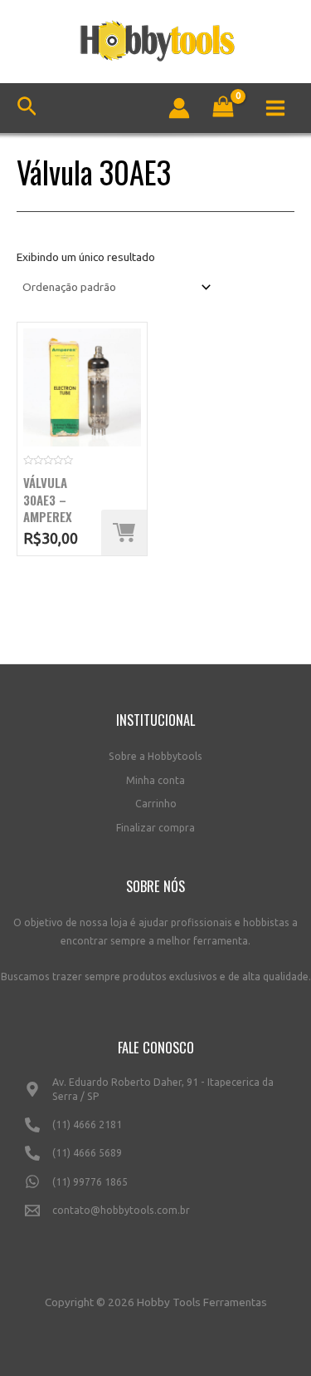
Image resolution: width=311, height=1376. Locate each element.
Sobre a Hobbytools (155, 756)
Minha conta (155, 780)
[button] (124, 532)
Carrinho (156, 803)
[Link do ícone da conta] (179, 108)
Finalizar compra (155, 827)
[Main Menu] (275, 107)
